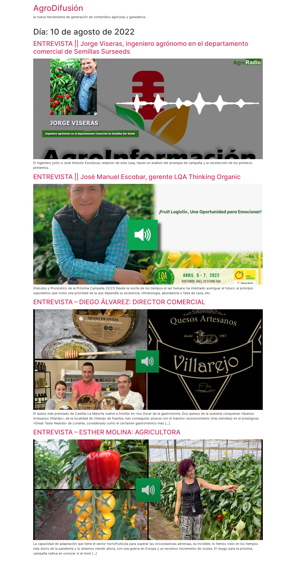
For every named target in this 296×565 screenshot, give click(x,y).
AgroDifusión (58, 8)
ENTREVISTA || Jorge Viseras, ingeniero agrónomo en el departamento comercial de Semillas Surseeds (140, 47)
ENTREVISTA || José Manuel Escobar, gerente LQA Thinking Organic (137, 177)
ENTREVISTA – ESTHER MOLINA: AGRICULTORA (106, 432)
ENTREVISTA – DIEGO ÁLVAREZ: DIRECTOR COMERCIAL (119, 302)
